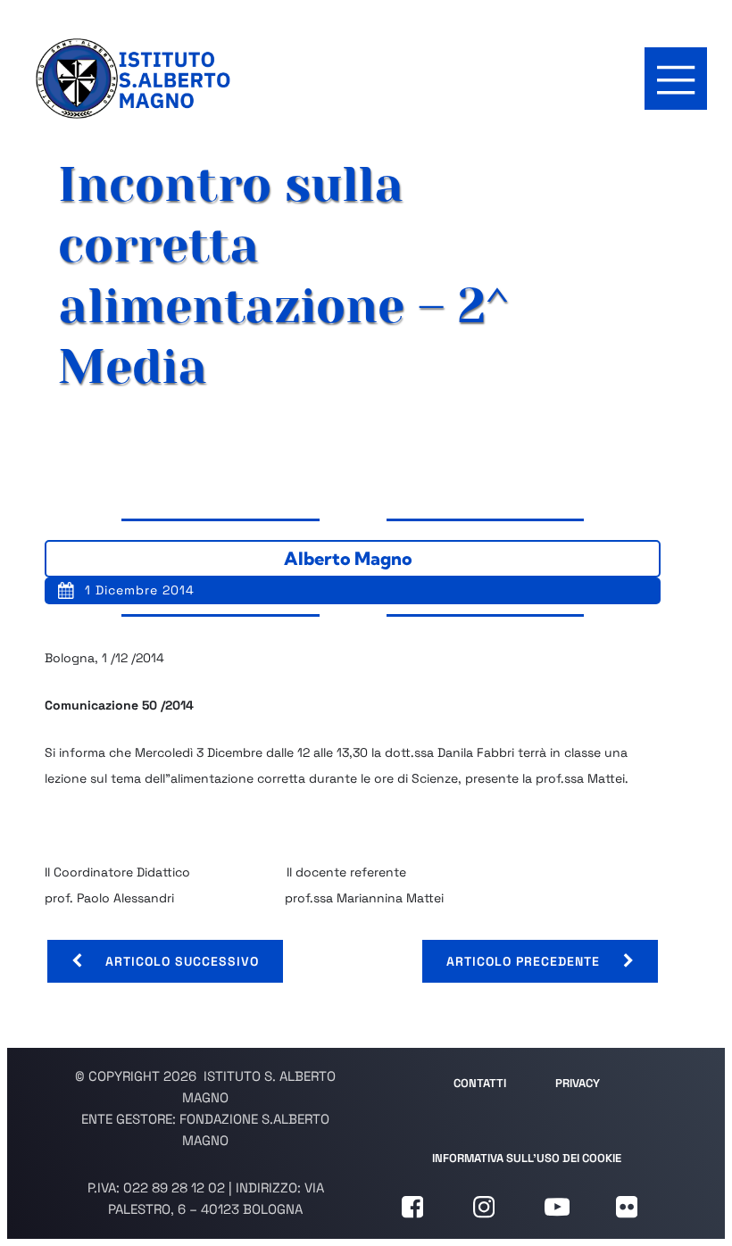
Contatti (479, 1083)
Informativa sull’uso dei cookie (526, 1158)
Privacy (577, 1083)
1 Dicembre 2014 (140, 590)
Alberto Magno (348, 558)
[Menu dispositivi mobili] (676, 78)
